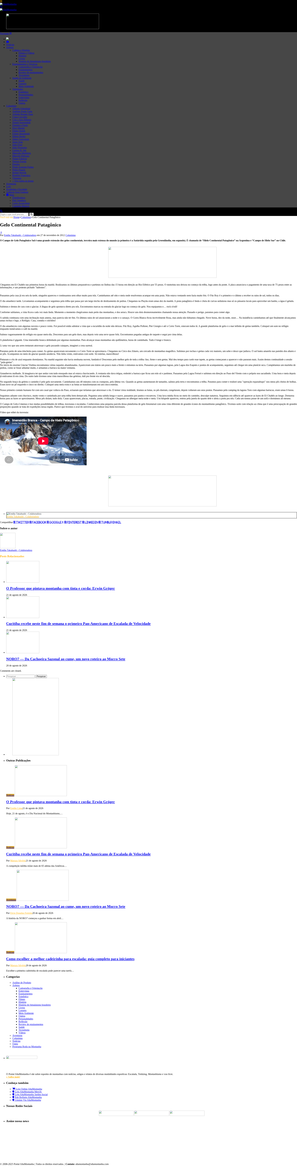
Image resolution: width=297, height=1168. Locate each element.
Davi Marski (18, 128)
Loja (8, 186)
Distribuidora (18, 197)
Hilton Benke (19, 136)
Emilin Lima (16, 808)
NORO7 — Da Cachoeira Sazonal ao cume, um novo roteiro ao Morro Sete (65, 659)
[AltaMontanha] (8, 4)
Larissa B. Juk (19, 150)
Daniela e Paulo (20, 125)
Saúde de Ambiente (21, 78)
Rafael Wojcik (19, 172)
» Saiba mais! (13, 1077)
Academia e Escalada (16, 189)
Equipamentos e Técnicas (24, 64)
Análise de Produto (21, 982)
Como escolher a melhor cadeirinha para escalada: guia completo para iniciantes (70, 959)
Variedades (17, 89)
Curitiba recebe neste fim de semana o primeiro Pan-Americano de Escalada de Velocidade (78, 624)
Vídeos (22, 1032)
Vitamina (16, 178)
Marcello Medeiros (21, 153)
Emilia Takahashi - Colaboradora (20, 235)
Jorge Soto (17, 142)
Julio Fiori (17, 144)
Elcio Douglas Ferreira (21, 913)
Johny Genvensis (20, 139)
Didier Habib (18, 131)
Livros (22, 58)
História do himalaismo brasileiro (35, 61)
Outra (15, 1043)
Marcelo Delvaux (20, 156)
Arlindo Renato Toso (22, 114)
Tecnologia (24, 75)
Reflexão (23, 100)
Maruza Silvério (18, 860)
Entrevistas (24, 97)
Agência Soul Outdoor (17, 192)
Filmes (22, 999)
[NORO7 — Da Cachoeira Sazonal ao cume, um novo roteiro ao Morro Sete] (22, 652)
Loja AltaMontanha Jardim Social (31, 1094)
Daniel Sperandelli (21, 122)
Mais (11, 195)
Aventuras (11, 183)
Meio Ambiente (26, 86)
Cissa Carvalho (19, 117)
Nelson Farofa (19, 161)
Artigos (9, 47)
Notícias (10, 44)
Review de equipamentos (31, 72)
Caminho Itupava (20, 206)
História (22, 55)
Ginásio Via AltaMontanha (27, 1100)
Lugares (22, 83)
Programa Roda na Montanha (26, 1046)
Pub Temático (19, 200)
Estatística (23, 92)
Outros (22, 103)
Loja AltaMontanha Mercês (28, 1091)
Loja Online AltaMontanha (28, 1089)
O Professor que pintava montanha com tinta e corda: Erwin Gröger (60, 588)
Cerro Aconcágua (21, 203)
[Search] (1, 7)
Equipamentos (25, 69)
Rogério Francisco (21, 175)
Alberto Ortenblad (21, 108)
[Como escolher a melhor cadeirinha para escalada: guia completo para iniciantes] (41, 952)
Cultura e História (21, 50)
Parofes (16, 164)
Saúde (22, 80)
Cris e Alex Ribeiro (21, 119)
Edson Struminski (21, 133)
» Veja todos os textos (23, 181)
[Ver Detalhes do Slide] (162, 277)
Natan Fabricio (19, 158)
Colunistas (11, 105)
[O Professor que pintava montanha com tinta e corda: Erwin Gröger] (22, 581)
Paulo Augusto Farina (23, 167)
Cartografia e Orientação (31, 67)
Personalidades (26, 94)
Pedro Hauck (18, 169)
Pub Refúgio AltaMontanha (28, 1097)
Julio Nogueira (19, 147)
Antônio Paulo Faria (22, 111)
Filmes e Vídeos (26, 53)
